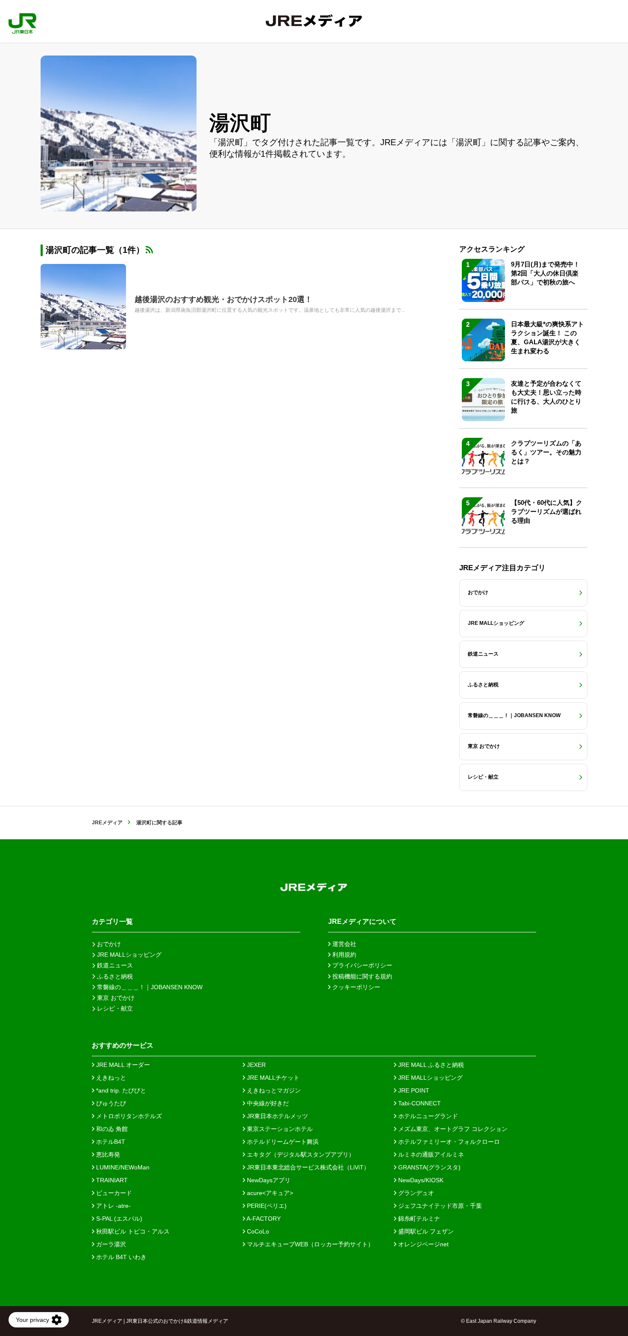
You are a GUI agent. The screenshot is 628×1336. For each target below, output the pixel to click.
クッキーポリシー (355, 987)
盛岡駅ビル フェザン (425, 1231)
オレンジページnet (422, 1244)
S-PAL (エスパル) (118, 1218)
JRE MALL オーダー (122, 1065)
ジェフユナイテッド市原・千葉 (439, 1206)
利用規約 (343, 954)
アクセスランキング (492, 249)
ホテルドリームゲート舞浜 (282, 1142)
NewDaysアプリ (268, 1180)
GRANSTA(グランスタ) (428, 1167)
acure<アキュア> (269, 1193)
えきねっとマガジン (273, 1090)
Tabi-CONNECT (418, 1103)
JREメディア (107, 823)
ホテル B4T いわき (120, 1257)
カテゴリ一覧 (112, 921)
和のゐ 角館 (111, 1129)
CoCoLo (257, 1231)
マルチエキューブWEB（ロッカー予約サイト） (309, 1244)
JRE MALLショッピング (429, 1077)
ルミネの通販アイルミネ (430, 1154)
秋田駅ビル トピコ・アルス (132, 1231)
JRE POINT (412, 1090)
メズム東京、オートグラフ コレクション (452, 1129)
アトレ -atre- (112, 1206)
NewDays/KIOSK (419, 1180)
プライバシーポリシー (361, 965)
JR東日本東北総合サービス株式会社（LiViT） (307, 1167)
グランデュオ (415, 1193)
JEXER (255, 1065)
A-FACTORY (263, 1218)
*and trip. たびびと (120, 1090)
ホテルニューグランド (427, 1116)
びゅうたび (110, 1103)
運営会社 (343, 943)
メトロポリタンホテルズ (128, 1116)
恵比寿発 (107, 1154)
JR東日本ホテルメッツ (276, 1116)
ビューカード (113, 1193)
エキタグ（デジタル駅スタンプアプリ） (300, 1154)
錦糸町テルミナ (418, 1218)
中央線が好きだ (267, 1103)
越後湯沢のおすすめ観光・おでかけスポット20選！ (223, 299)
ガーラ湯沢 (110, 1244)
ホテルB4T (109, 1142)
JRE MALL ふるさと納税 (430, 1065)
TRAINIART (111, 1180)
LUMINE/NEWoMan (122, 1167)
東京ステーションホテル (279, 1129)
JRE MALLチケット (272, 1077)
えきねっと (110, 1077)
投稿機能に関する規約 (361, 976)
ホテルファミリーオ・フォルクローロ (448, 1142)
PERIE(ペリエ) (266, 1206)
